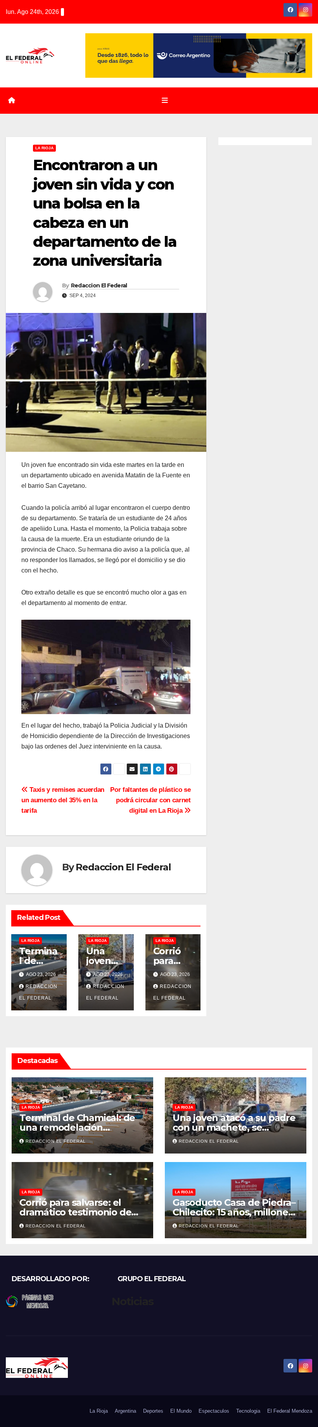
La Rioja (44, 148)
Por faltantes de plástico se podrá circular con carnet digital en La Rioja (150, 800)
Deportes (153, 1411)
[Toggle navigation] (165, 100)
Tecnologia (248, 1411)
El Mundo (181, 1411)
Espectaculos (214, 1411)
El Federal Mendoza (289, 1411)
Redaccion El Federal (99, 285)
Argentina (125, 1411)
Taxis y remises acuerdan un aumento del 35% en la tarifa (62, 800)
